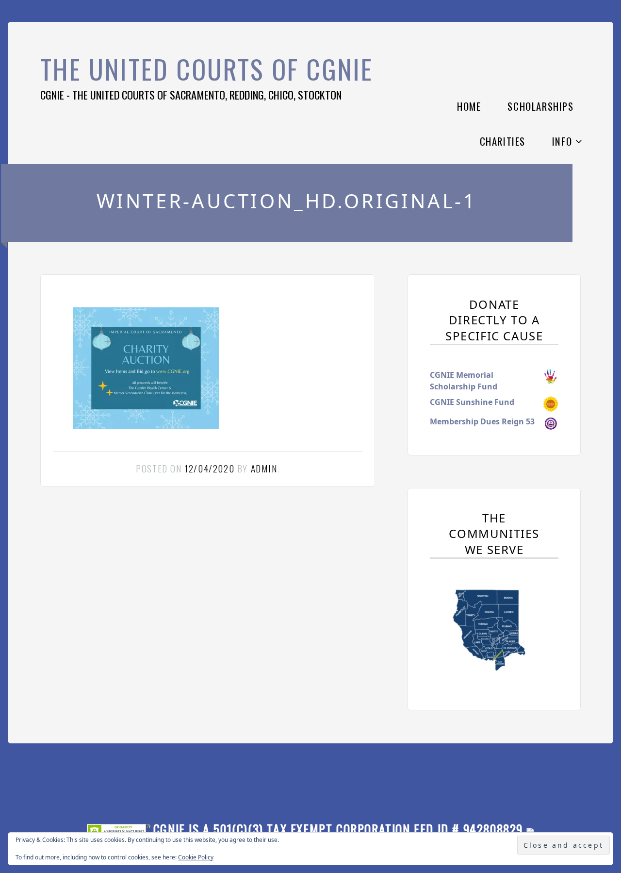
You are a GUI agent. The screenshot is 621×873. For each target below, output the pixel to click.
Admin (264, 468)
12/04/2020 (209, 468)
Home (469, 106)
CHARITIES (502, 141)
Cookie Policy (195, 857)
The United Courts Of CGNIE (206, 68)
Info (562, 141)
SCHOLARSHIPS (540, 106)
